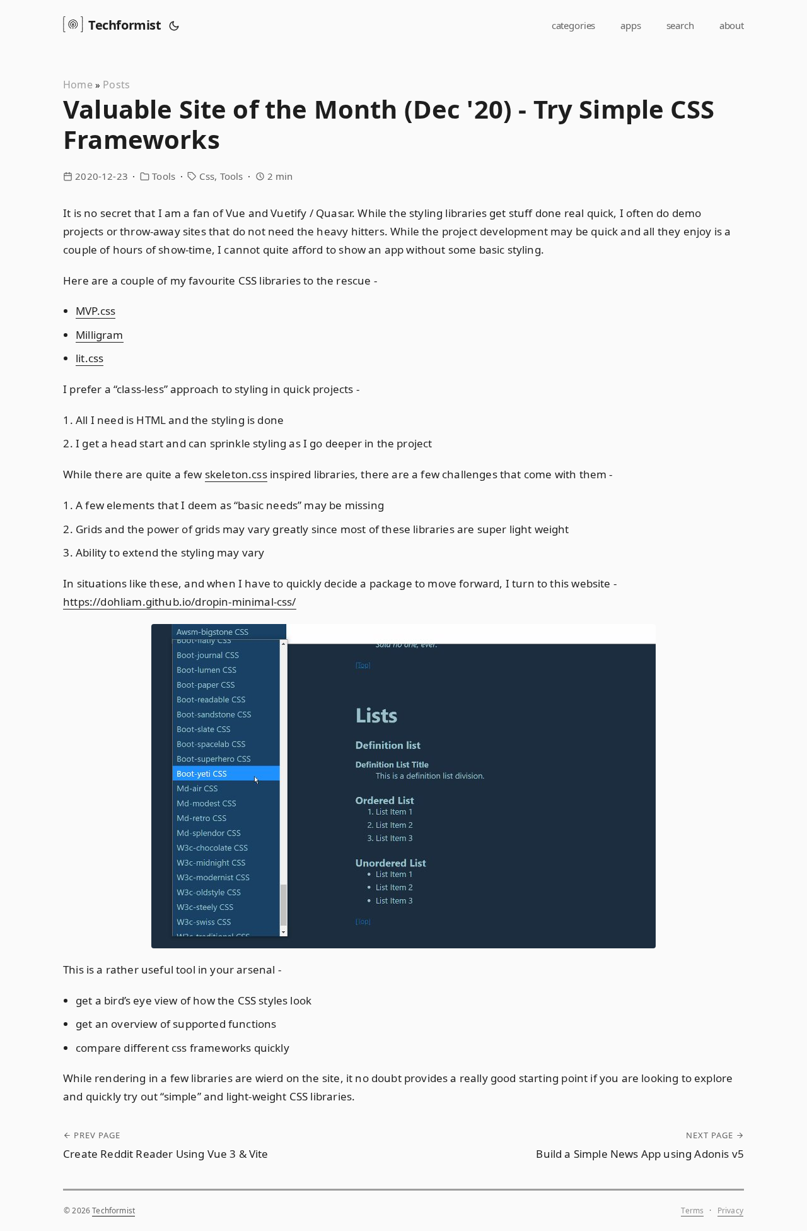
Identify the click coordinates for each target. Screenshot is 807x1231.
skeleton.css (236, 474)
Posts (116, 84)
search (680, 25)
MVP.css (95, 310)
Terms (692, 1210)
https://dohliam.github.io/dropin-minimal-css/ (179, 601)
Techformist (124, 24)
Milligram (100, 334)
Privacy (730, 1210)
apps (630, 25)
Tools (163, 176)
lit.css (89, 358)
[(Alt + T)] (174, 25)
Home (78, 84)
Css (206, 176)
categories (574, 25)
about (731, 25)
